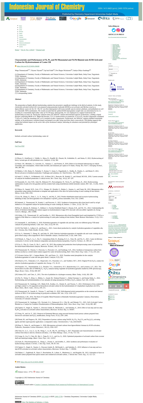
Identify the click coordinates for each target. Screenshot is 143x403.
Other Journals (115, 208)
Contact (21, 46)
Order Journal (115, 56)
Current (21, 35)
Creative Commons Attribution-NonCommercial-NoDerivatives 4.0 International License (64, 384)
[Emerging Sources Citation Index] (114, 258)
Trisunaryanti (40, 50)
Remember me (114, 73)
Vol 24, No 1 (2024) (27, 50)
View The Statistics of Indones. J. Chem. (35, 402)
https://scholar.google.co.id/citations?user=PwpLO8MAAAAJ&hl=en (116, 123)
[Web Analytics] (18, 402)
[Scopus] (114, 242)
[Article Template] (116, 91)
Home (20, 25)
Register (21, 31)
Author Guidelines (116, 46)
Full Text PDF (19, 146)
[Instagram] (118, 32)
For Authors (114, 217)
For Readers (114, 215)
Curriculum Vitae (111, 111)
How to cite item (112, 167)
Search (20, 33)
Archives (21, 37)
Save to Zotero (114, 176)
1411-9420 (45, 396)
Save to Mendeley (114, 173)
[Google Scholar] (114, 266)
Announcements (23, 39)
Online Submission (116, 49)
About (20, 27)
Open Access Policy (116, 53)
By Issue (114, 205)
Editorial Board (115, 52)
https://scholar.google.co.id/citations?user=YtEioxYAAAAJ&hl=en (116, 102)
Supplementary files (113, 169)
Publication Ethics (116, 50)
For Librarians (115, 218)
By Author (114, 206)
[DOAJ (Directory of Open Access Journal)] (114, 262)
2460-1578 (58, 396)
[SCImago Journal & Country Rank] (116, 278)
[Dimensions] (117, 277)
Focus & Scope (115, 44)
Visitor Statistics (115, 57)
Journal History (22, 44)
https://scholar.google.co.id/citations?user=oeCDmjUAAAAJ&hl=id (116, 151)
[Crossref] (114, 270)
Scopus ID (110, 114)
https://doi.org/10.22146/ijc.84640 (28, 66)
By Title (114, 207)
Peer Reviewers (115, 54)
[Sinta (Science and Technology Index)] (114, 275)
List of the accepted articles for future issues (117, 37)
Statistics (21, 40)
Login (20, 29)
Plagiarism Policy (116, 51)
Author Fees (115, 47)
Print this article (112, 164)
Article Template (115, 45)
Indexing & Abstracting (24, 42)
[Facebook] (123, 32)
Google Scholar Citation (113, 116)
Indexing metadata (113, 166)
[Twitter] (114, 32)
